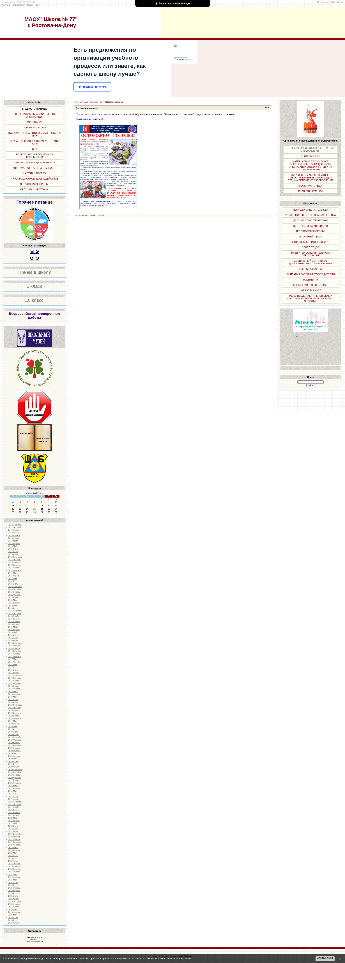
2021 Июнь (13, 794)
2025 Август (13, 899)
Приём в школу (34, 272)
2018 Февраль (14, 689)
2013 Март (13, 541)
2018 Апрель (14, 694)
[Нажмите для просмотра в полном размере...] (108, 210)
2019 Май (12, 726)
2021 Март (13, 786)
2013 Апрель (14, 543)
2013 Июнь (13, 549)
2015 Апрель (14, 603)
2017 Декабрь (14, 683)
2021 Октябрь (14, 804)
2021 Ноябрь (14, 807)
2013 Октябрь (14, 560)
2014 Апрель (14, 576)
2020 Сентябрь (15, 769)
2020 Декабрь (14, 777)
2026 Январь (14, 907)
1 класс (34, 286)
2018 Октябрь (14, 708)
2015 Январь (14, 597)
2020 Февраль (14, 751)
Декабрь (94, 102)
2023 (86, 102)
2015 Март (13, 600)
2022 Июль (13, 829)
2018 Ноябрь (14, 710)
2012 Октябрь (14, 527)
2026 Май (12, 915)
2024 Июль (13, 885)
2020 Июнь (13, 761)
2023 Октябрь (14, 864)
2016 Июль (13, 638)
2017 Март (13, 659)
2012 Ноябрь (14, 530)
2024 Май (12, 880)
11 (13, 505)
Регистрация (18, 5)
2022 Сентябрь (15, 834)
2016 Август (13, 640)
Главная (5, 5)
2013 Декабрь (14, 565)
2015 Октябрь (14, 613)
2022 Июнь (13, 826)
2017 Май (12, 664)
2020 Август (13, 767)
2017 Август (13, 673)
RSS (37, 5)
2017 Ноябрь (14, 681)
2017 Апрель (14, 662)
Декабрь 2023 (34, 493)
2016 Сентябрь (15, 643)
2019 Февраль (14, 718)
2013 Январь (14, 535)
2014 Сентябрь (15, 586)
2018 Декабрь (14, 713)
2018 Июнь (13, 699)
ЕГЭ (34, 251)
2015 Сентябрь (15, 611)
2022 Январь (14, 812)
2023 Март (13, 847)
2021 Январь (14, 780)
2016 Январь (14, 621)
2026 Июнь (13, 917)
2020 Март (13, 753)
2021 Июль (13, 796)
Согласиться (325, 958)
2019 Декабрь (14, 745)
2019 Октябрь (14, 740)
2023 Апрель (14, 850)
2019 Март (13, 721)
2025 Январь (14, 888)
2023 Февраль (14, 845)
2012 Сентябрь (15, 525)
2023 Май (12, 853)
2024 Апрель (14, 877)
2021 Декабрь (14, 810)
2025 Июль (13, 896)
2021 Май (12, 791)
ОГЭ (34, 258)
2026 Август (13, 923)
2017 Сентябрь (15, 675)
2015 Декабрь (14, 619)
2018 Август (13, 702)
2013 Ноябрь (14, 562)
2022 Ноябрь (14, 839)
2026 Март (13, 909)
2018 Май (12, 697)
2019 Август (13, 734)
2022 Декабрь (14, 842)
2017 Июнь (13, 667)
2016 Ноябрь (14, 648)
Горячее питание (34, 202)
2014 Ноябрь (14, 592)
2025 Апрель (14, 890)
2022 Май (12, 823)
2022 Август (13, 831)
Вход (30, 5)
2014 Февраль (14, 570)
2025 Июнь (13, 893)
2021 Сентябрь (15, 802)
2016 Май (12, 632)
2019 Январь (14, 716)
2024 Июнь (13, 882)
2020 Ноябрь (14, 775)
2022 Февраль (14, 815)
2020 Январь (14, 748)
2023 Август (13, 861)
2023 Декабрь (14, 869)
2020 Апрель (14, 756)
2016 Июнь (13, 635)
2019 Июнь (13, 729)
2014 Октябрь (14, 589)
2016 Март (13, 627)
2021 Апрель (14, 788)
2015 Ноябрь (14, 616)
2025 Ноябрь (14, 904)
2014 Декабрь (14, 595)
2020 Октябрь (14, 772)
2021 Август (13, 799)
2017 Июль (13, 670)
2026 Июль (13, 920)
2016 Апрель (14, 629)
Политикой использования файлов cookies (170, 958)
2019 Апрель (14, 724)
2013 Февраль (14, 538)
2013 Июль (13, 551)
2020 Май (12, 759)
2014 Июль (13, 584)
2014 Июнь (13, 581)
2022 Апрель (14, 821)
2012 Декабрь (14, 533)
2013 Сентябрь (15, 557)
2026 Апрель (14, 912)
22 (42, 509)
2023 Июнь (13, 855)
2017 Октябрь (14, 678)
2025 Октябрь (14, 901)
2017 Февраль (14, 656)
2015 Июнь (13, 608)
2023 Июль (13, 858)
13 (27, 505)
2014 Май (12, 578)
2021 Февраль (14, 783)
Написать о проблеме (92, 86)
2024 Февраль (14, 872)
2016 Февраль (14, 624)
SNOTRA (100, 215)
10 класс (34, 300)
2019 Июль (13, 732)
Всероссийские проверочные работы (34, 315)
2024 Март (13, 874)
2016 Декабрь (14, 651)
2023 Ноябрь (14, 866)
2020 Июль (13, 764)
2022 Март (13, 818)
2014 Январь (14, 568)
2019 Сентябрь (15, 737)
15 (42, 505)
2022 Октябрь (14, 837)
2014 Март (13, 573)
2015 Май (12, 605)
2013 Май (12, 546)
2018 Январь (14, 686)
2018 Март (13, 691)
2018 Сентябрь (15, 705)
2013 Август (13, 554)
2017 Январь (14, 654)
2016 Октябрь (14, 646)
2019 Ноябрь (14, 742)
